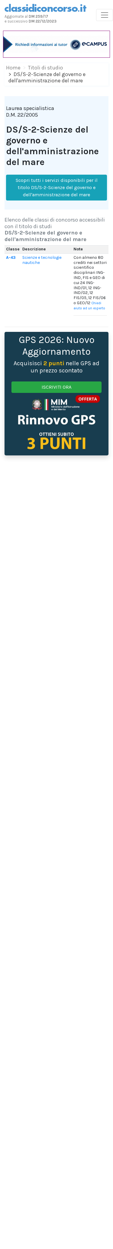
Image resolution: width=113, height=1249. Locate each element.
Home (13, 67)
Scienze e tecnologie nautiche (41, 260)
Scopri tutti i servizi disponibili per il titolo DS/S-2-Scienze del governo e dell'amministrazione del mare (57, 187)
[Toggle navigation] (104, 15)
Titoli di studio (45, 67)
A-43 (11, 257)
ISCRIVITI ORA (56, 387)
